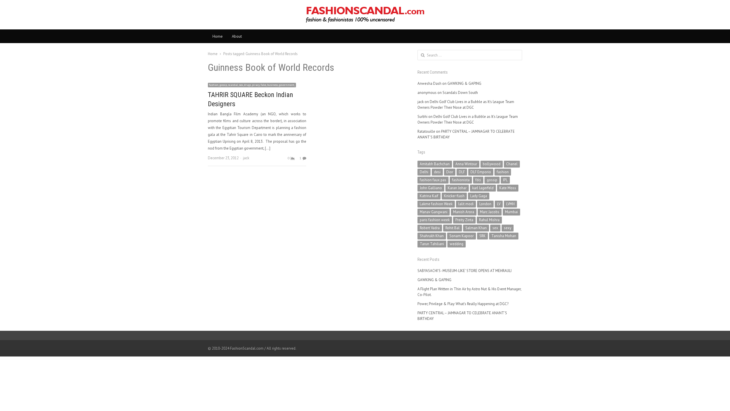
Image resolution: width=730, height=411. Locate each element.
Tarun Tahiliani (432, 243)
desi (437, 172)
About (237, 36)
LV (498, 204)
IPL (505, 180)
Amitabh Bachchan (435, 164)
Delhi (424, 172)
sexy (507, 227)
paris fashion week (435, 219)
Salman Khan (476, 227)
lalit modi (466, 204)
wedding (456, 243)
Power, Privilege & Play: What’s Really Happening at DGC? (462, 303)
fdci (478, 180)
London (485, 204)
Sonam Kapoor (461, 235)
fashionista (461, 180)
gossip (492, 180)
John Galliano (431, 188)
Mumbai (511, 211)
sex (495, 227)
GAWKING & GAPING (464, 83)
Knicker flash (454, 196)
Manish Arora (463, 211)
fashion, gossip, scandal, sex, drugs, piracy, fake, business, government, (252, 85)
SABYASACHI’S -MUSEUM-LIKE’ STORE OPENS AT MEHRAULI (464, 270)
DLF (462, 172)
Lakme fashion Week (436, 204)
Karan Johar (457, 188)
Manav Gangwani (433, 211)
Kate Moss (507, 188)
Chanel (512, 164)
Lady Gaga (478, 196)
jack (246, 158)
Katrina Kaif (429, 196)
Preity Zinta (464, 219)
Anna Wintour (466, 164)
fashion (503, 172)
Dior (449, 172)
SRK (482, 235)
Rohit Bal (452, 227)
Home (217, 36)
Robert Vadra (430, 227)
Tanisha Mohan (503, 235)
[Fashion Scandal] (365, 15)
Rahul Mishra (489, 219)
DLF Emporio (481, 172)
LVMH (510, 204)
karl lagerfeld (483, 188)
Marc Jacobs (489, 211)
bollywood (491, 164)
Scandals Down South (460, 92)
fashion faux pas (433, 180)
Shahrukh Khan (432, 235)
